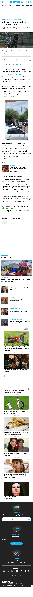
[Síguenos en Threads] (25, 571)
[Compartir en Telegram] (13, 64)
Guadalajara (25, 5)
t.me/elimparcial (16, 560)
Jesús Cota (6, 59)
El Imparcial (6, 19)
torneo (19, 19)
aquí (14, 212)
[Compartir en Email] (17, 64)
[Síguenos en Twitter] (8, 571)
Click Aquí (16, 543)
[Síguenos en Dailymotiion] (29, 571)
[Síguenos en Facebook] (4, 571)
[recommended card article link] (5, 168)
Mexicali (13, 19)
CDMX (9, 5)
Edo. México (16, 5)
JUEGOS (4, 5)
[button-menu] (2, 2)
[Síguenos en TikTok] (21, 571)
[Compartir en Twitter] (10, 64)
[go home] (16, 582)
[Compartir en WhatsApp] (3, 64)
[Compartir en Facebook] (6, 64)
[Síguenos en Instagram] (12, 571)
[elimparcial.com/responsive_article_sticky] (32, 586)
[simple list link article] (16, 268)
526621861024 (16, 536)
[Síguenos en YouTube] (17, 571)
